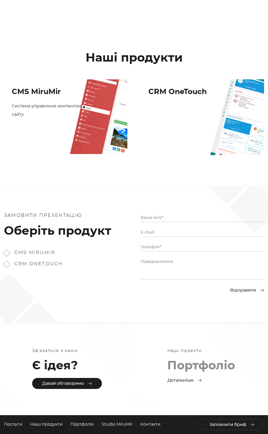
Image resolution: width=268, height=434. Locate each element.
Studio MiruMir (117, 424)
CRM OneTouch (38, 264)
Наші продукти (46, 424)
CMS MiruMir (34, 252)
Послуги (13, 424)
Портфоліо (82, 424)
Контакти (150, 424)
